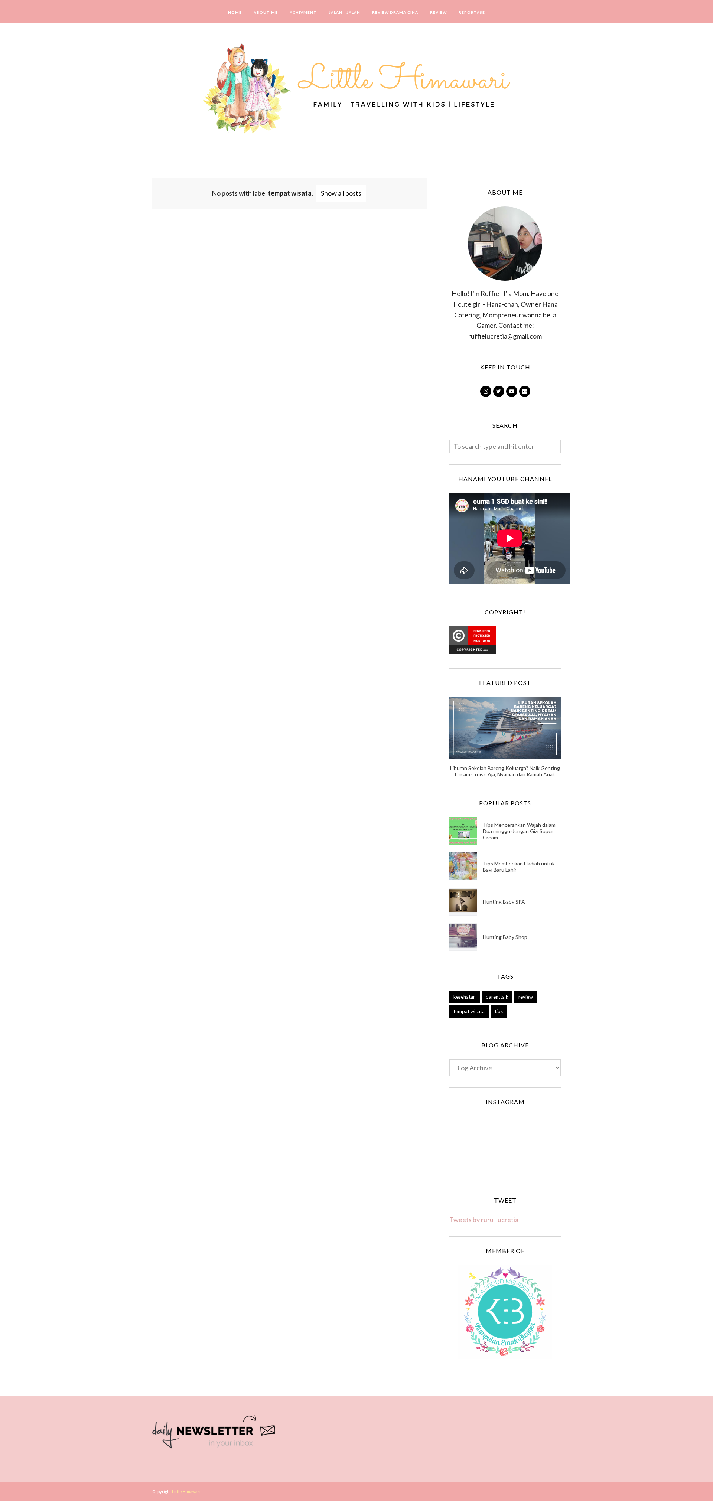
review (525, 997)
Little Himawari (186, 1491)
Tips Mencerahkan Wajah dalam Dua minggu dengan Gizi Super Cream (519, 831)
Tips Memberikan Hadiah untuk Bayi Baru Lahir (519, 866)
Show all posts (341, 193)
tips (499, 1011)
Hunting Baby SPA (504, 901)
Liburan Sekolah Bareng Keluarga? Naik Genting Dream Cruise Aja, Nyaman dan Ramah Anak (505, 771)
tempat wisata (469, 1011)
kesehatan (464, 997)
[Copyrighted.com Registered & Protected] (472, 651)
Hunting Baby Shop (505, 937)
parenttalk (497, 997)
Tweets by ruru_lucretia (483, 1220)
